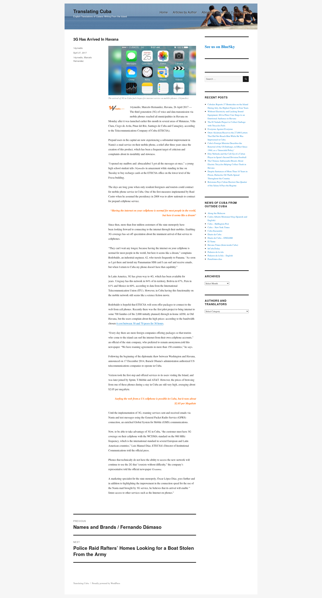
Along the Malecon (216, 213)
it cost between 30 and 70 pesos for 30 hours (139, 323)
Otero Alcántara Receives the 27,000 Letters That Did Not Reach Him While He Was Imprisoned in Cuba (228, 136)
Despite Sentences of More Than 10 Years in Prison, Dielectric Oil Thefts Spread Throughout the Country (228, 175)
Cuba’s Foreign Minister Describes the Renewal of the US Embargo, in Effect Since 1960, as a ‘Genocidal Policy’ (227, 147)
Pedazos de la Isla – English (220, 255)
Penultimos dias (215, 259)
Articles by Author (185, 12)
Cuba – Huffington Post (218, 223)
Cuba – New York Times (219, 227)
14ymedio (78, 48)
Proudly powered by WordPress (106, 583)
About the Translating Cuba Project (225, 12)
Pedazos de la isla (216, 251)
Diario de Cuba (214, 234)
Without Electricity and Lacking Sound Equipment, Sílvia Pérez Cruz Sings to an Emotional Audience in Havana (226, 115)
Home (164, 12)
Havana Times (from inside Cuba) (223, 244)
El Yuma (211, 241)
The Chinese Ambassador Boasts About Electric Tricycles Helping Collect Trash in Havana (227, 164)
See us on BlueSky (220, 46)
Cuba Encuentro (215, 230)
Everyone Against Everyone (220, 129)
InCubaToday (214, 248)
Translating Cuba (92, 11)
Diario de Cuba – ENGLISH (220, 237)
